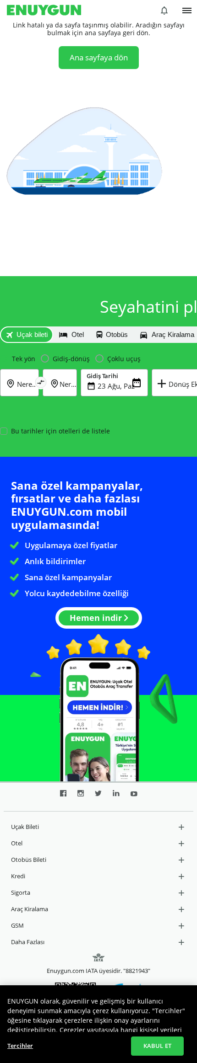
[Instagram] (80, 797)
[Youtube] (134, 797)
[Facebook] (63, 797)
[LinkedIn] (116, 797)
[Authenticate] (187, 10)
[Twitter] (98, 797)
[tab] (26, 334)
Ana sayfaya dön (99, 57)
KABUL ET (157, 1046)
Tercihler (20, 1046)
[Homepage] (44, 10)
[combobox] (120, 385)
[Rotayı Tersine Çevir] (41, 383)
